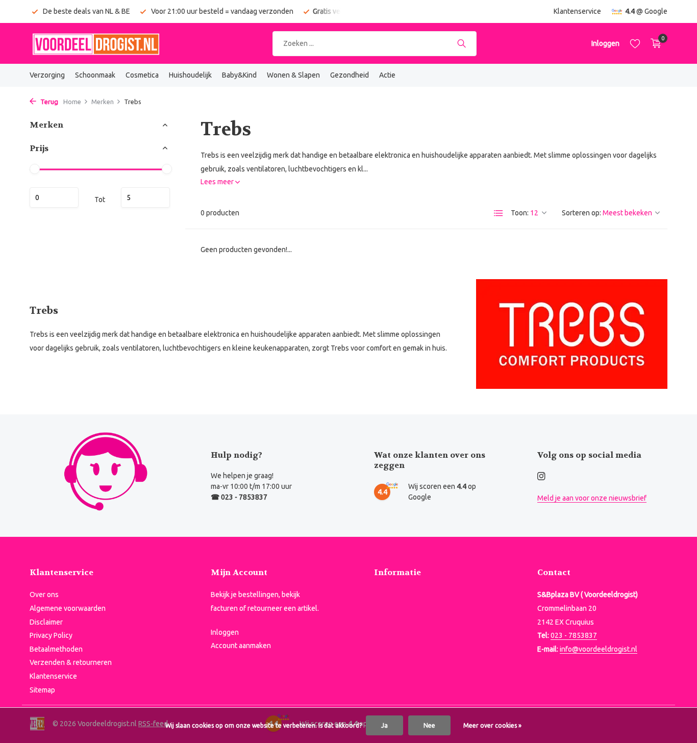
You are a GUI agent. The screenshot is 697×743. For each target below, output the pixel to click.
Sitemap (42, 690)
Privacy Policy (51, 635)
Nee (429, 725)
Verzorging (47, 75)
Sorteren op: (581, 213)
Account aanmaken (241, 645)
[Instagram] (541, 476)
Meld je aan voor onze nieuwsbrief (591, 498)
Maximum (145, 197)
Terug (48, 101)
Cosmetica (142, 75)
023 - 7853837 (574, 635)
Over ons (44, 594)
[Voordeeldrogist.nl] (96, 43)
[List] (498, 213)
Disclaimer (46, 622)
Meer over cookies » (492, 725)
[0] (653, 43)
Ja (384, 725)
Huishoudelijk (190, 75)
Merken (102, 101)
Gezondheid (349, 75)
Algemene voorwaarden (68, 608)
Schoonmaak (95, 75)
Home (72, 101)
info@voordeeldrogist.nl (598, 649)
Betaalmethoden (56, 649)
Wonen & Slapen (293, 75)
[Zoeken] (461, 43)
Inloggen (225, 632)
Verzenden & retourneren (71, 662)
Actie (387, 75)
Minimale (54, 197)
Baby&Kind (239, 75)
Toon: (520, 213)
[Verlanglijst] (635, 43)
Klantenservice (577, 11)
